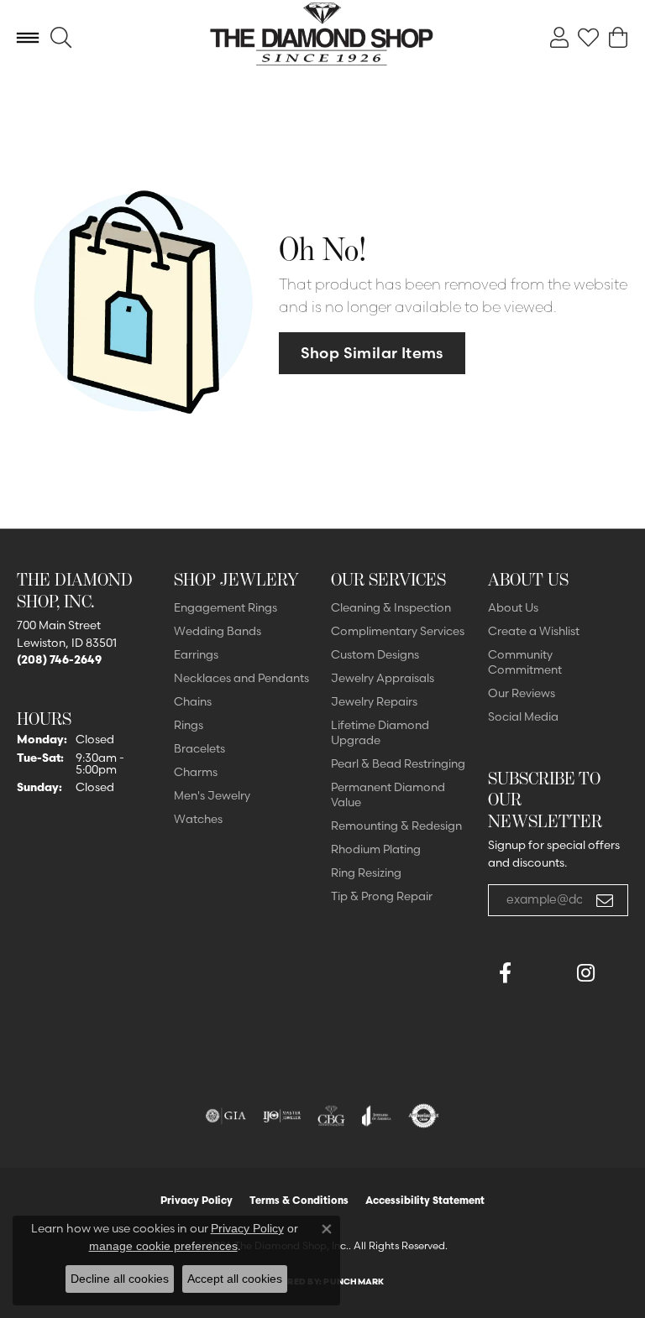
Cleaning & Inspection (391, 607)
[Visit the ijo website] (282, 1115)
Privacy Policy (196, 1200)
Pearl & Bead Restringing (398, 763)
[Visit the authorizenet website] (423, 1115)
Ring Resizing (366, 872)
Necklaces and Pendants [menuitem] (241, 678)
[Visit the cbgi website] (331, 1115)
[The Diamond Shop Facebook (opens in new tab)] (545, 973)
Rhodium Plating (376, 849)
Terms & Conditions (299, 1200)
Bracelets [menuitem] (199, 748)
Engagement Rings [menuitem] (225, 607)
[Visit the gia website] (226, 1115)
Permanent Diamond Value (388, 794)
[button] (60, 38)
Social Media (523, 716)
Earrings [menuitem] (196, 654)
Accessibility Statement (425, 1200)
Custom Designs (375, 654)
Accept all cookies (234, 1278)
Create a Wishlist (533, 631)
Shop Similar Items (372, 352)
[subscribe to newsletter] (604, 900)
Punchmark (353, 1281)
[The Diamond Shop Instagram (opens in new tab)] (505, 1013)
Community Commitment (525, 662)
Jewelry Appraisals (382, 678)
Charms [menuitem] (196, 772)
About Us (513, 607)
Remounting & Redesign (396, 825)
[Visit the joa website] (376, 1115)
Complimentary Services (397, 631)
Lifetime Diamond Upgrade (380, 732)
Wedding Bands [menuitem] (217, 631)
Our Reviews (521, 693)
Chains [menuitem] (193, 701)
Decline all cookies (120, 1278)
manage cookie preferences (163, 1246)
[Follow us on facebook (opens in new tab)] (505, 973)
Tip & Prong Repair (382, 896)
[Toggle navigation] (27, 38)
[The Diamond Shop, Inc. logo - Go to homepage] (322, 38)
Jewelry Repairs (374, 701)
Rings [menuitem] (188, 725)
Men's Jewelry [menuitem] (212, 795)
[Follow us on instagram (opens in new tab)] (585, 973)
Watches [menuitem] (198, 819)
